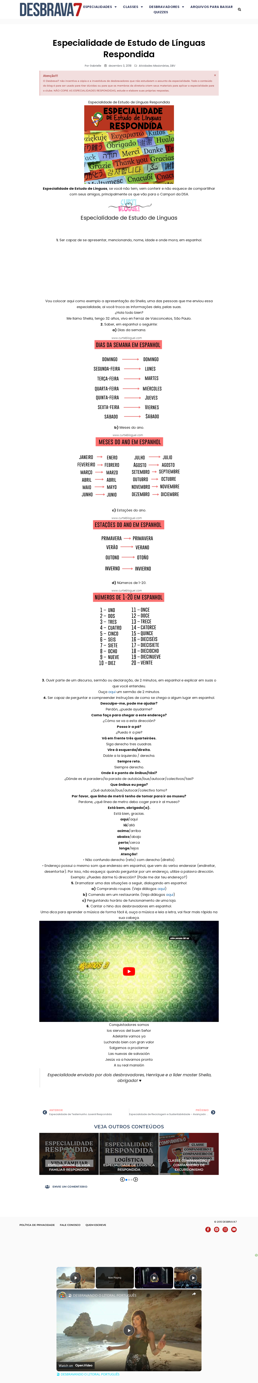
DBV (172, 66)
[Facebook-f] (208, 1229)
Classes (130, 6)
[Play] (154, 1278)
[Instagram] (225, 1229)
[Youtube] (234, 1229)
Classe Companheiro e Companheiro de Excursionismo (189, 1165)
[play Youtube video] (129, 971)
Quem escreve (96, 1224)
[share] (194, 1293)
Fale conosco (70, 1224)
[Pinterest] (216, 1229)
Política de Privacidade (37, 1224)
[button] (239, 9)
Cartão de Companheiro (176, 1135)
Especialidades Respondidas (59, 1146)
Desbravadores (164, 6)
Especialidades (97, 6)
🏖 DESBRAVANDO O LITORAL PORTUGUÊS (102, 1295)
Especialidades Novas (140, 1140)
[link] (62, 1295)
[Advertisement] (129, 1244)
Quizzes (161, 12)
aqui (112, 691)
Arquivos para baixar (211, 6)
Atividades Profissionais (116, 1135)
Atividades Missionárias (154, 66)
